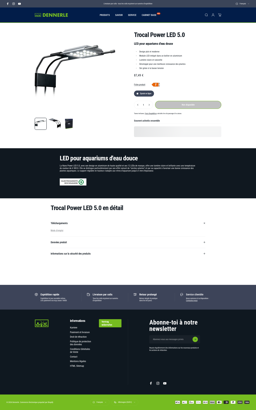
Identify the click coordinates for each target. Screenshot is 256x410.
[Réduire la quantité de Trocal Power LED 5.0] (137, 105)
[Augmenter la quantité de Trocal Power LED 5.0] (150, 105)
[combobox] (243, 3)
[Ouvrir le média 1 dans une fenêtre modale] (78, 72)
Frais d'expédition (151, 113)
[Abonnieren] (195, 339)
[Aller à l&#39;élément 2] (55, 124)
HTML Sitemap (77, 365)
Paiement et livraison (80, 332)
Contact (73, 356)
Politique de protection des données (80, 343)
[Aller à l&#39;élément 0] (41, 124)
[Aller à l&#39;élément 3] (69, 124)
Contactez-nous (191, 300)
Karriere (73, 327)
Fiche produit (139, 84)
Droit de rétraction (78, 336)
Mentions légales (78, 361)
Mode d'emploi (57, 230)
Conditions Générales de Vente (80, 351)
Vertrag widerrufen (107, 323)
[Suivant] (115, 78)
